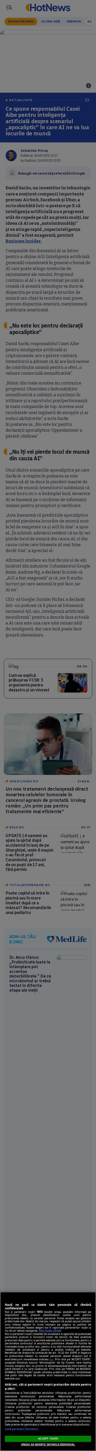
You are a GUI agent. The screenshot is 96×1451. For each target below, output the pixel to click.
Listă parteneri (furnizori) (21, 1429)
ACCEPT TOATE (48, 1438)
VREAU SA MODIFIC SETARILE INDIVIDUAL (48, 1444)
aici (51, 1359)
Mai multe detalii (50, 1330)
